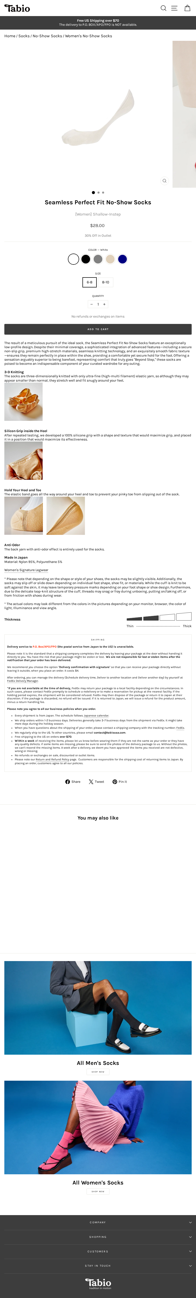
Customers (98, 1251)
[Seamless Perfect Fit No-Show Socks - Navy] (31, 905)
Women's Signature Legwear (26, 570)
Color (98, 249)
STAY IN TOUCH (98, 1265)
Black (86, 259)
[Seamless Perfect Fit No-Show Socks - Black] (13, 905)
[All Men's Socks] (98, 1008)
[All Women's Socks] (98, 1127)
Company (98, 1222)
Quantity (98, 296)
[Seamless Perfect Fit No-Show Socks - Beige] (25, 905)
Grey (98, 259)
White (73, 259)
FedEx (180, 727)
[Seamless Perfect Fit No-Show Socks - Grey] (19, 905)
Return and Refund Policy (52, 759)
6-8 (89, 282)
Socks (24, 35)
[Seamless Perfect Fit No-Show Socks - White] (7, 905)
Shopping (97, 1237)
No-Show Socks (47, 35)
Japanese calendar (96, 715)
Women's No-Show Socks (88, 35)
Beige (110, 259)
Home (9, 35)
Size (98, 273)
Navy (122, 259)
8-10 (105, 282)
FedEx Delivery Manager (22, 681)
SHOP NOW (98, 1072)
